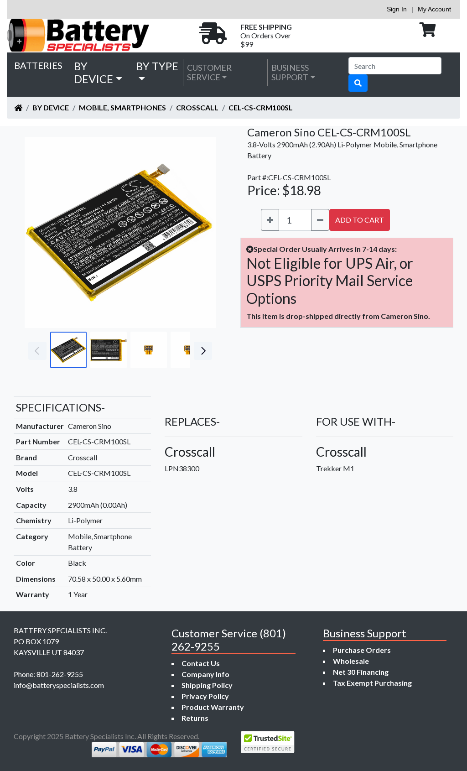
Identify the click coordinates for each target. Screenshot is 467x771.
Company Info (205, 674)
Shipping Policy (207, 685)
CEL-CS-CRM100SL (260, 107)
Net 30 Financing (361, 671)
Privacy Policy (205, 696)
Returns (195, 718)
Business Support (290, 73)
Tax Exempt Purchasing (372, 682)
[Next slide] (202, 233)
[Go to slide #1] (68, 350)
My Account (434, 9)
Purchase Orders (362, 650)
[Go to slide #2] (108, 350)
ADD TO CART (359, 219)
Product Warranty (213, 707)
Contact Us (201, 663)
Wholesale (351, 660)
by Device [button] (93, 72)
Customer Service (209, 73)
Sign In (397, 9)
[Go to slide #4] (189, 350)
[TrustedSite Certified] (267, 742)
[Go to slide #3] (148, 350)
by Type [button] (157, 66)
